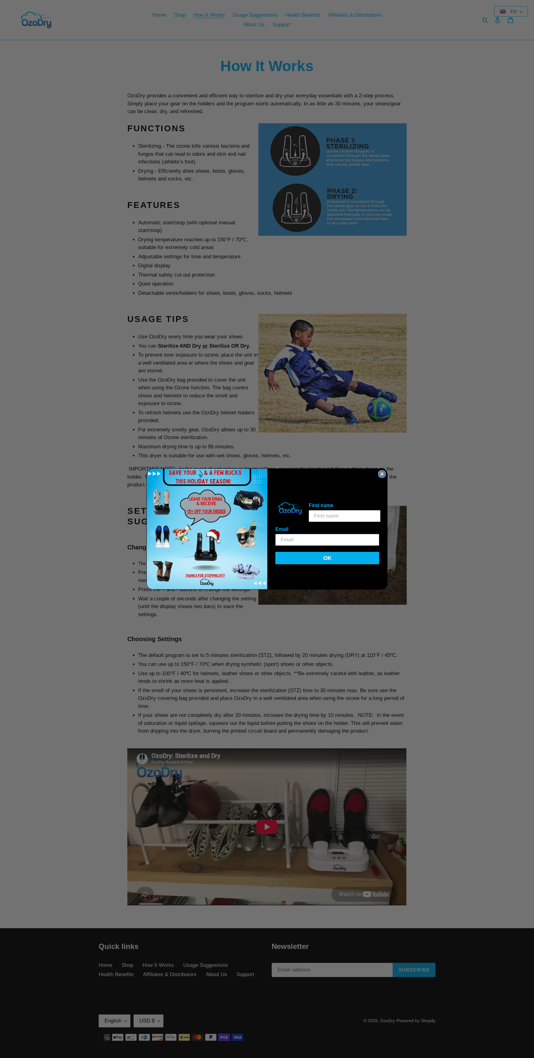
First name (321, 505)
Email (281, 529)
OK (327, 558)
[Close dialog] (382, 474)
